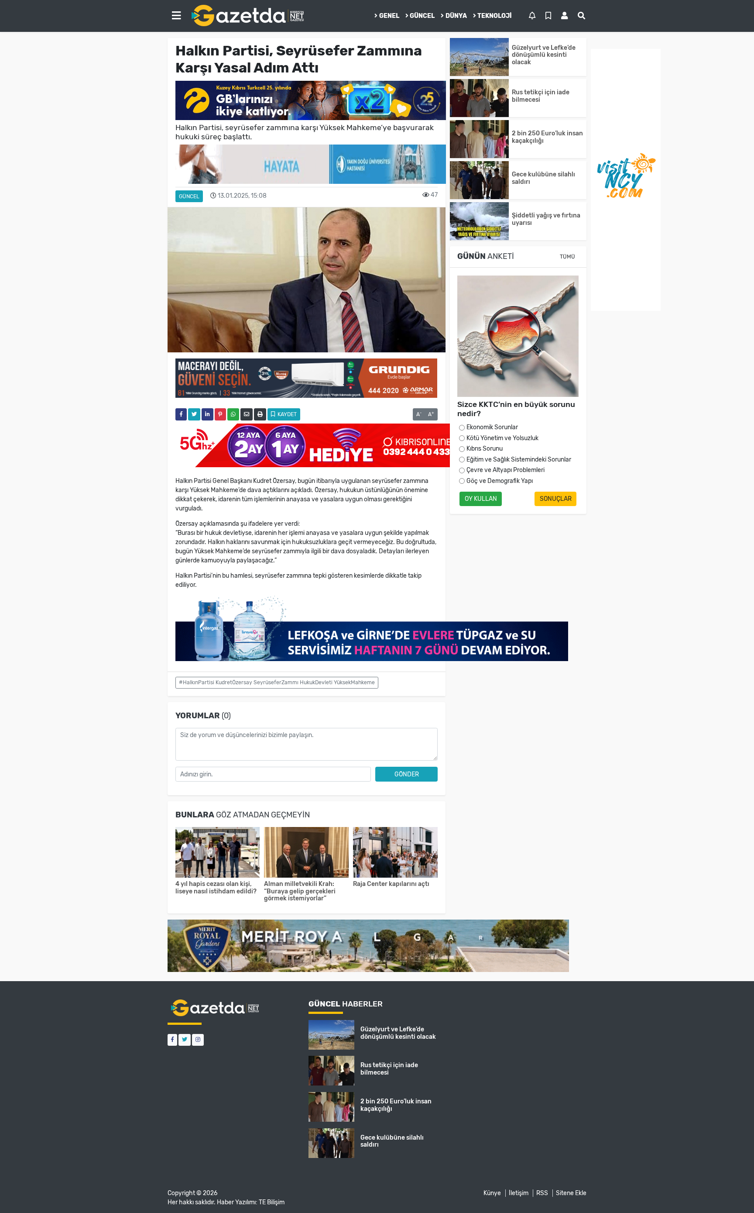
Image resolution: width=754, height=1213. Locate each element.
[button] (176, 16)
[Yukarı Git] (731, 1191)
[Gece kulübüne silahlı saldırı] (479, 180)
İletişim (518, 1193)
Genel (389, 16)
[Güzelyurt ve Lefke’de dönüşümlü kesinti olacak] (479, 57)
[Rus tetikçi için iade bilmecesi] (479, 98)
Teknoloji (494, 16)
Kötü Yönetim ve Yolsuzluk (502, 438)
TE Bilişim (271, 1202)
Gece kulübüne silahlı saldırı (543, 178)
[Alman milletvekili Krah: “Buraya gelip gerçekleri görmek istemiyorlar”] (306, 853)
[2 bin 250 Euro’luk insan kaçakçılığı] (479, 139)
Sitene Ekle (571, 1193)
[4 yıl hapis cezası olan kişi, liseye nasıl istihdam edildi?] (217, 853)
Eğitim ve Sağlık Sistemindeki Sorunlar (518, 459)
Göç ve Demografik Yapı (499, 481)
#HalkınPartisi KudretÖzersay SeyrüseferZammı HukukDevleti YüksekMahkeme (277, 682)
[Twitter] (184, 1040)
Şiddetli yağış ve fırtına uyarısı (546, 219)
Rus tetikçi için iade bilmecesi (540, 96)
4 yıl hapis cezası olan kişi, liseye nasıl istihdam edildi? (216, 887)
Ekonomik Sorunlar (492, 427)
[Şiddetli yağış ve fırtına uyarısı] (479, 221)
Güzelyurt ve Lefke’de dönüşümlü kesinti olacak (544, 55)
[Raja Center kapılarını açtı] (395, 853)
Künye (492, 1193)
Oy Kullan (481, 499)
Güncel (422, 16)
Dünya (456, 16)
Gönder (406, 774)
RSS (542, 1193)
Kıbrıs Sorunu (484, 448)
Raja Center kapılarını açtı (391, 884)
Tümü (567, 257)
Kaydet (286, 414)
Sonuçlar (556, 499)
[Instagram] (198, 1040)
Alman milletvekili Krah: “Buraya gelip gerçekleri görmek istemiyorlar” (300, 891)
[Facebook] (172, 1040)
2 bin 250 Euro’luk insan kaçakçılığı (547, 137)
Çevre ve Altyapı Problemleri (505, 470)
